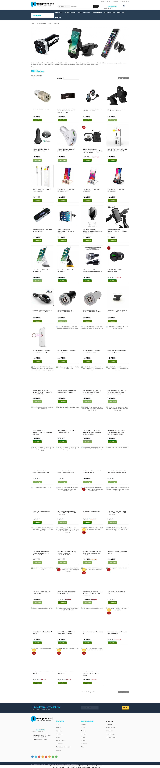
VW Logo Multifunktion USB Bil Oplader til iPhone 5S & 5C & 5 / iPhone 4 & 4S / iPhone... (41, 553)
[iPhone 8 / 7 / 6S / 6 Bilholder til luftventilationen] (42, 498)
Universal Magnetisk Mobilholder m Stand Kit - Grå (42, 270)
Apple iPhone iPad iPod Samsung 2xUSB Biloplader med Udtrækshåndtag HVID (67, 553)
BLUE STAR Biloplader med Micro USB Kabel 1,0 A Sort (67, 431)
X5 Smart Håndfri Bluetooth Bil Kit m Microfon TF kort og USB (42, 310)
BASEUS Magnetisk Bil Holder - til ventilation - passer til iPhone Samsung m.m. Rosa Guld (117, 392)
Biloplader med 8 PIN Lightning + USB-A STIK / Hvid (67, 592)
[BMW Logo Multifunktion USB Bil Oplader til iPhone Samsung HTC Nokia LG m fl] (67, 498)
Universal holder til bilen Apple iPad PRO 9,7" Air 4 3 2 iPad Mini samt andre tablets (92, 593)
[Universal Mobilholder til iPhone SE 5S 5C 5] (42, 618)
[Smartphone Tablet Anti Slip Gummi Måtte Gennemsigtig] (117, 618)
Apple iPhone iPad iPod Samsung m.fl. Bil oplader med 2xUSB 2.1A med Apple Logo (92, 553)
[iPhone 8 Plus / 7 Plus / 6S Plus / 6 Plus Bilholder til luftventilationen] (117, 458)
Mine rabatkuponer (111, 737)
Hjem (32, 23)
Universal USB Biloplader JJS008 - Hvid (92, 511)
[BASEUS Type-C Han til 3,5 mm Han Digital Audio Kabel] (42, 176)
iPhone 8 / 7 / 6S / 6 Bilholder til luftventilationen (41, 511)
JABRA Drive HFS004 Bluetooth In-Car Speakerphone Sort (117, 351)
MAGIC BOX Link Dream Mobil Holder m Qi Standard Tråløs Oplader (91, 673)
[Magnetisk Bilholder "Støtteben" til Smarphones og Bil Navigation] (117, 297)
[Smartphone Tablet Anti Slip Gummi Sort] (92, 618)
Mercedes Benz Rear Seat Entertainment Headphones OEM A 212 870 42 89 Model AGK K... (92, 150)
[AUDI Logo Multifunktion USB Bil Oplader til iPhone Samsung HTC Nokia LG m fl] (117, 498)
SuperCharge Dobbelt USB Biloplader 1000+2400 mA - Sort (66, 310)
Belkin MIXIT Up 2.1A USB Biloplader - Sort (115, 270)
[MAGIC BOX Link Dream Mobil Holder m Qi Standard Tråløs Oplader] (92, 659)
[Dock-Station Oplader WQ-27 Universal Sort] (117, 176)
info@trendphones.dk (42, 739)
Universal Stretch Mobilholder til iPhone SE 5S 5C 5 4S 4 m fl (67, 632)
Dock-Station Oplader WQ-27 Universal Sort (116, 190)
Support (83, 747)
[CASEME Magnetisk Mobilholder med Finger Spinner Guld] (92, 337)
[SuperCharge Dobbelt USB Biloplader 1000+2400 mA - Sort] (67, 297)
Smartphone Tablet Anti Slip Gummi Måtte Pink (42, 672)
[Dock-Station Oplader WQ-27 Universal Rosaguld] (67, 176)
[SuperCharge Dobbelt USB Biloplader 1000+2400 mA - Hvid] (92, 297)
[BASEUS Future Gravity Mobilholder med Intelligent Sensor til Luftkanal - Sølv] (92, 216)
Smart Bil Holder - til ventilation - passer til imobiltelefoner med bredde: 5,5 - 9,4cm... (67, 110)
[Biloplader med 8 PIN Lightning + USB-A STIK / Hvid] (67, 578)
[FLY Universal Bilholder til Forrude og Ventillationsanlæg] (92, 96)
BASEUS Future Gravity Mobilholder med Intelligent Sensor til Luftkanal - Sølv (92, 231)
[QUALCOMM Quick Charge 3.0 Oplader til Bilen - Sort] (42, 136)
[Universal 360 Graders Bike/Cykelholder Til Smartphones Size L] (117, 216)
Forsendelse (84, 734)
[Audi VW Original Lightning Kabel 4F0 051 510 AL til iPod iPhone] (67, 377)
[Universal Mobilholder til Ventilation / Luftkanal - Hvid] (42, 458)
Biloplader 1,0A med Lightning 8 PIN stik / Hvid (117, 552)
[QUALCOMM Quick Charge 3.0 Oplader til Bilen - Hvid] (67, 136)
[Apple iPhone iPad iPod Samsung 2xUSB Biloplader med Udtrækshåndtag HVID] (67, 538)
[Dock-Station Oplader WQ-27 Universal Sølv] (92, 176)
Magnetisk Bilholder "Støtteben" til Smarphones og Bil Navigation (117, 310)
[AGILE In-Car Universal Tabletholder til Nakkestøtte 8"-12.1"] (67, 216)
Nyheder (58, 727)
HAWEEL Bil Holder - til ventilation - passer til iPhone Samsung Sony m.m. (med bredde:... (92, 432)
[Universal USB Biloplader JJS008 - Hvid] (92, 498)
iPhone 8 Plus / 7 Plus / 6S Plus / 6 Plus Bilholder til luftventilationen (117, 471)
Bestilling (83, 724)
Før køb (83, 737)
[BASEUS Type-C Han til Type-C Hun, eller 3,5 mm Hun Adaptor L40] (117, 136)
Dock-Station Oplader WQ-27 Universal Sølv (91, 190)
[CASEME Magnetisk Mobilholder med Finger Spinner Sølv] (67, 337)
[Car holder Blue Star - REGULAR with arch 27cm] (42, 578)
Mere (32, 66)
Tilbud (57, 724)
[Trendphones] (42, 720)
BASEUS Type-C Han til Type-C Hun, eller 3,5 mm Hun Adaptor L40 (117, 150)
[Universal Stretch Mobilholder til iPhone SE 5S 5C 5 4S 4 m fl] (67, 618)
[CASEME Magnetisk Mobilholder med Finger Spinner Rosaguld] (42, 337)
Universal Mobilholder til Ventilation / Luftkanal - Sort (66, 471)
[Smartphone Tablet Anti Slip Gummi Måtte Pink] (42, 659)
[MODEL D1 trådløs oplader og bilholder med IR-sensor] (117, 96)
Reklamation (84, 743)
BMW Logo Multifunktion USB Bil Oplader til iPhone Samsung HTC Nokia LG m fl (67, 512)
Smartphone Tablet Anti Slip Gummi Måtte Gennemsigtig (117, 632)
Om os (58, 737)
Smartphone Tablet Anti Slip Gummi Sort (92, 632)
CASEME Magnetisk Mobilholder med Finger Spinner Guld (92, 351)
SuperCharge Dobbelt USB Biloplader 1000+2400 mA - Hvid (91, 310)
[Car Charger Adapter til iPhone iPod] (117, 578)
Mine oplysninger (110, 734)
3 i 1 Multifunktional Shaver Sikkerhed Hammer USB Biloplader (92, 270)
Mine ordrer (109, 724)
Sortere (59, 78)
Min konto (83, 740)
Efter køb (83, 731)
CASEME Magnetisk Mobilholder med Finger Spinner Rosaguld (42, 351)
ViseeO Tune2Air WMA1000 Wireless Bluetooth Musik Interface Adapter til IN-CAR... (42, 392)
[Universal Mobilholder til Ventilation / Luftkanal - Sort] (67, 458)
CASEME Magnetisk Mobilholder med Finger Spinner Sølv (67, 351)
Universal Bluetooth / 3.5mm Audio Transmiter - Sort (42, 230)
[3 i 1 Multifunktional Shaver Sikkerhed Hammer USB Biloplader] (92, 257)
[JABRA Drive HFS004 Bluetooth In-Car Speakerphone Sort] (117, 337)
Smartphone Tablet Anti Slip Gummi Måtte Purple (67, 672)
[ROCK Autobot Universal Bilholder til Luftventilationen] (92, 458)
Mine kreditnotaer (110, 727)
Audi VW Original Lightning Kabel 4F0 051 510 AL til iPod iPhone (67, 391)
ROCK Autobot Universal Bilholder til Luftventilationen (92, 471)
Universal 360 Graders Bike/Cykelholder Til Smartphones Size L (117, 231)
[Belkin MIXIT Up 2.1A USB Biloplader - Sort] (117, 257)
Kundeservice (59, 743)
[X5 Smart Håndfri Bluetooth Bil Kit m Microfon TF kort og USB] (42, 297)
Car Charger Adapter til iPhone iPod (116, 592)
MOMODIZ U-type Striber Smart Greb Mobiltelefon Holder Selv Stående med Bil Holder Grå (117, 432)
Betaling (83, 727)
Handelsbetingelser (61, 740)
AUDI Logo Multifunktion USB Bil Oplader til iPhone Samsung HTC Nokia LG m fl (117, 512)
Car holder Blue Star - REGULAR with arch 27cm (41, 592)
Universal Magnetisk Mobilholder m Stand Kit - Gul (67, 270)
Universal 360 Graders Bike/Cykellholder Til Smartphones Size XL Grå (42, 432)
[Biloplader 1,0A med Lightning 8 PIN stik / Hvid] (117, 538)
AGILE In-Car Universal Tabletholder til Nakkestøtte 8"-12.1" (66, 231)
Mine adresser (109, 731)
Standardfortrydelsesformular (63, 747)
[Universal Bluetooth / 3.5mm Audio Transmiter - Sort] (42, 216)
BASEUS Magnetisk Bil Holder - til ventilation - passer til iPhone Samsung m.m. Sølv (92, 392)
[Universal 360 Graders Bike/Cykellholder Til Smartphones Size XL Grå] (42, 417)
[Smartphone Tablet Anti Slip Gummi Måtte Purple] (67, 659)
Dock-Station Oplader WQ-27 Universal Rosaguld (66, 190)
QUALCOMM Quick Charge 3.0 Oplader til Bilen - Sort (41, 150)
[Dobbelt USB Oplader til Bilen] (42, 96)
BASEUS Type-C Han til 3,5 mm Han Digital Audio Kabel (42, 190)
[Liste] (35, 78)
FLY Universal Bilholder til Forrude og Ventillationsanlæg (92, 109)
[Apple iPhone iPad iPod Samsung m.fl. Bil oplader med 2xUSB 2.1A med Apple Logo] (92, 538)
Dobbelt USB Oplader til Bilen (41, 109)
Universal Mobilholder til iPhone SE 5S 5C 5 (42, 632)
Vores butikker (59, 734)
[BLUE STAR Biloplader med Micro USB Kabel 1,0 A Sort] (67, 417)
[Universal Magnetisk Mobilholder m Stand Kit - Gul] (67, 257)
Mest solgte (59, 731)
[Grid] (32, 78)
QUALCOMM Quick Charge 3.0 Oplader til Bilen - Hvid (66, 150)
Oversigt (58, 750)
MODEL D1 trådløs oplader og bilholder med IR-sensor (116, 109)
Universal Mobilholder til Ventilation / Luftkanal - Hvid (41, 471)
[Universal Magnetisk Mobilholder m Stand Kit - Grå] (42, 257)
